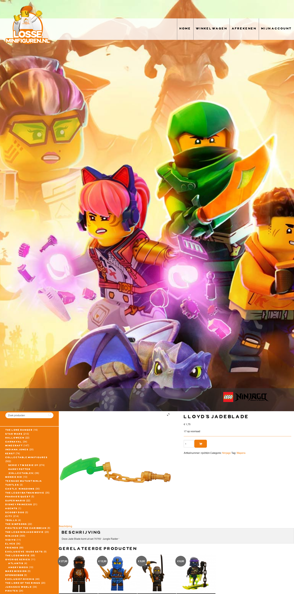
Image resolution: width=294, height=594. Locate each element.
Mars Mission (16, 571)
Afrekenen (244, 29)
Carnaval (13, 442)
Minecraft (14, 446)
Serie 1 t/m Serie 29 (23, 465)
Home (185, 29)
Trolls (11, 520)
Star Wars (14, 434)
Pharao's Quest (18, 497)
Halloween (14, 438)
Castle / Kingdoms (20, 489)
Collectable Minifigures (26, 457)
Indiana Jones (17, 450)
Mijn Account (276, 29)
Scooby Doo (14, 512)
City (8, 516)
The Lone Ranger (19, 430)
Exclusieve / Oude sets (24, 552)
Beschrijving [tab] (65, 526)
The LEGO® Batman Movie (25, 493)
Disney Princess (18, 504)
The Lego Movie (17, 555)
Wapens (241, 453)
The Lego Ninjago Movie (24, 532)
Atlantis (16, 563)
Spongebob (14, 575)
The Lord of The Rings (22, 583)
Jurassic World (18, 587)
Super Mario (15, 501)
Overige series (17, 559)
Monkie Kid (13, 477)
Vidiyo (10, 540)
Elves (10, 544)
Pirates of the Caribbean (26, 528)
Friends (12, 548)
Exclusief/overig (20, 579)
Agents (11, 508)
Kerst (10, 454)
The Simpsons (16, 524)
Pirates (11, 591)
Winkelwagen (211, 29)
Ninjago (12, 536)
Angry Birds (18, 567)
